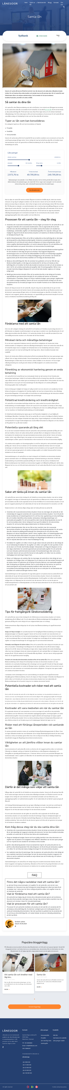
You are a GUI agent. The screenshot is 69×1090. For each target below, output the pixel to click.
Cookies (54, 1087)
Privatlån (43, 1038)
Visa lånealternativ (34, 190)
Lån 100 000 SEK (27, 1073)
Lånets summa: (34, 157)
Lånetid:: (20, 163)
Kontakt (56, 2)
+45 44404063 (28, 1043)
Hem (26, 2)
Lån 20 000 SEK (27, 1067)
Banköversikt (42, 2)
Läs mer (6, 986)
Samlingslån (44, 1043)
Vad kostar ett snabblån (59, 1038)
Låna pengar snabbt (59, 1040)
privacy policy (62, 1087)
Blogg (50, 2)
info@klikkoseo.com (31, 1045)
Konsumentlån (45, 1035)
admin (23, 922)
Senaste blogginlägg (34, 1007)
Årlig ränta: (48, 163)
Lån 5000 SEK (26, 1062)
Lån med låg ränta (46, 1040)
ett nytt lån (48, 110)
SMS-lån (55, 1035)
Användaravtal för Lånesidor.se (30, 1054)
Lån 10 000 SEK (27, 1065)
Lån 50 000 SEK (27, 1070)
